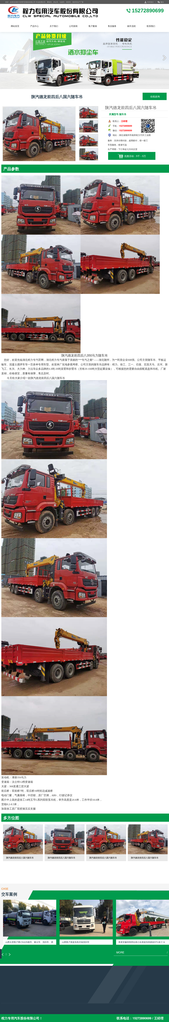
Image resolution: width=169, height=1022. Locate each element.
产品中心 (34, 26)
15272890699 (69, 998)
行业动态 (33, 992)
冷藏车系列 (6, 1003)
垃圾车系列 (6, 992)
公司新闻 (73, 26)
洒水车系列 (6, 996)
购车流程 (131, 26)
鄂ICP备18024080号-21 (76, 1009)
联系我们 (150, 2)
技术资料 (33, 996)
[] (23, 839)
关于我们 (54, 26)
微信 (162, 2)
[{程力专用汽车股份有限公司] (52, 12)
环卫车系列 (6, 1000)
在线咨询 (155, 96)
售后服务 (112, 26)
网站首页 (15, 26)
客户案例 (92, 26)
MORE (142, 952)
